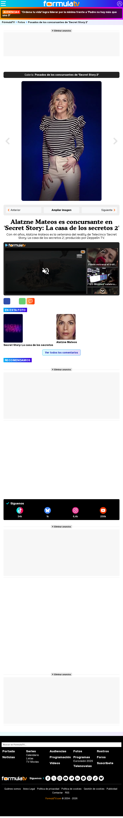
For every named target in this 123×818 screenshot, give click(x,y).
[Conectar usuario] (119, 3)
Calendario (32, 755)
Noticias (8, 757)
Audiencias (58, 751)
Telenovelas (82, 766)
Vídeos (55, 763)
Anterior (15, 210)
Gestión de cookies (94, 789)
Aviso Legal (29, 789)
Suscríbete (105, 763)
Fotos (21, 22)
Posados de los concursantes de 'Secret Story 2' (58, 22)
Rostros (103, 751)
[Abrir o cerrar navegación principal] (3, 3)
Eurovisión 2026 (83, 761)
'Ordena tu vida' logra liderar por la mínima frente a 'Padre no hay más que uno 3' (59, 13)
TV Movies (32, 762)
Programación (60, 757)
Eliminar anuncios (62, 30)
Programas (81, 757)
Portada (8, 751)
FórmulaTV (8, 22)
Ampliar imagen (61, 210)
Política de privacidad (48, 789)
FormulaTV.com (53, 798)
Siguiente (106, 210)
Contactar (57, 793)
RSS (67, 793)
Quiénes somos (12, 789)
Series (31, 751)
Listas (29, 758)
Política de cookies (72, 789)
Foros (101, 757)
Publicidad (112, 789)
